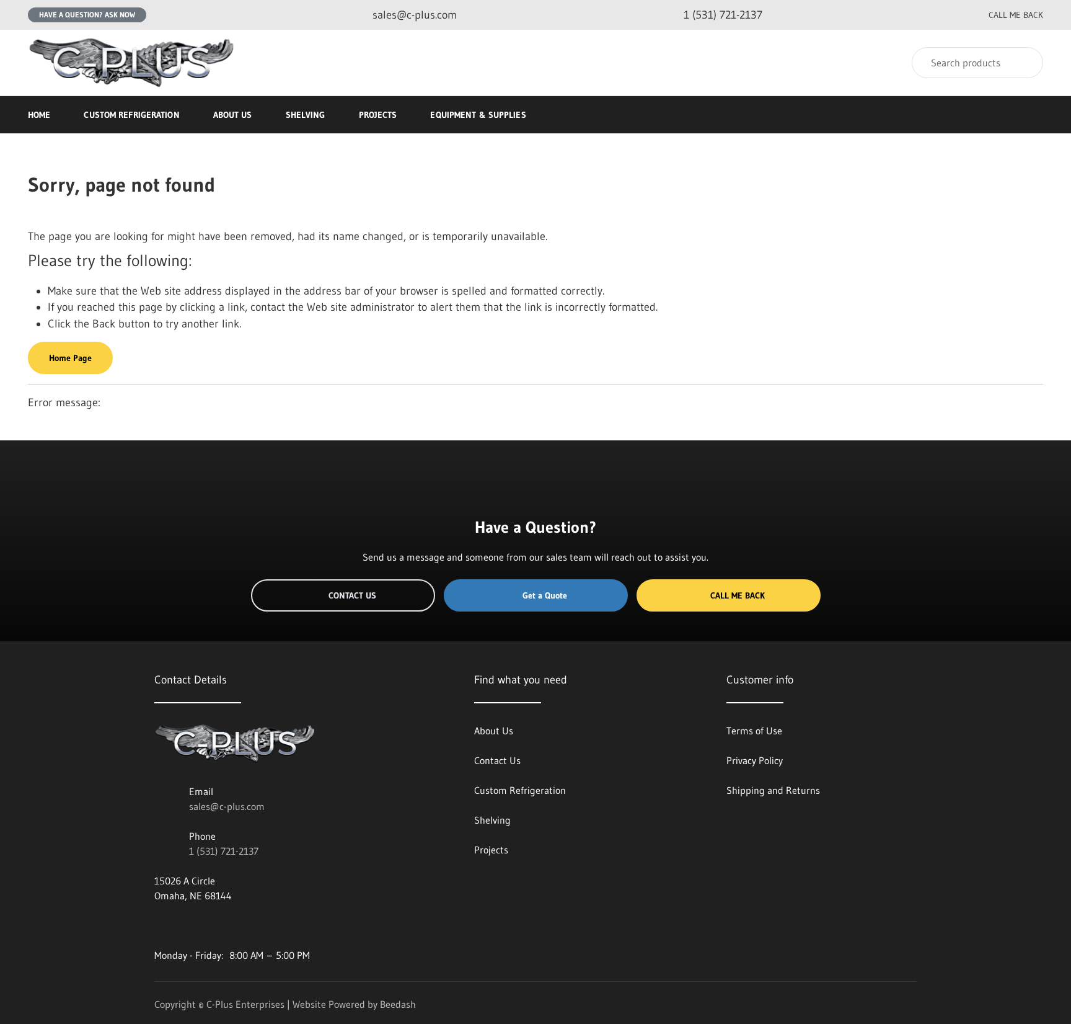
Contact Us (352, 595)
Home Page (70, 357)
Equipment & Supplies (478, 114)
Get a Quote (544, 595)
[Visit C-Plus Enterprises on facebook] (159, 925)
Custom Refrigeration (131, 114)
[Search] (1025, 62)
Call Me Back (737, 595)
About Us (232, 114)
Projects (378, 114)
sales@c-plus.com (227, 806)
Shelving (305, 114)
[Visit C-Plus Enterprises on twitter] (186, 925)
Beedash (398, 1004)
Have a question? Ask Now (87, 14)
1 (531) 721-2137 (223, 851)
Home (39, 114)
